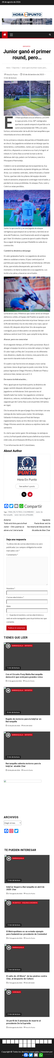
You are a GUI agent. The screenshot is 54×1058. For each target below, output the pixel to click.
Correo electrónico (15, 597)
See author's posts (27, 486)
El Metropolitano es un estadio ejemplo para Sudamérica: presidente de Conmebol (26, 932)
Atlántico (17, 903)
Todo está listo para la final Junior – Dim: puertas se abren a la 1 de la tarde (15, 525)
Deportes (26, 46)
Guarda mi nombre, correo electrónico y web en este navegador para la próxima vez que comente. (26, 618)
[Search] (49, 34)
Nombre (10, 588)
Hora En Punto (12, 74)
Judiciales (16, 992)
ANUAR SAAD (27, 726)
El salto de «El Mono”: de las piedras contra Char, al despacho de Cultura (26, 977)
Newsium (45, 1051)
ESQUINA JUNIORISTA (29, 903)
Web (8, 606)
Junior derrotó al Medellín (23, 515)
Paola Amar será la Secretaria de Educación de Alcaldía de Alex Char (38, 525)
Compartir (33, 506)
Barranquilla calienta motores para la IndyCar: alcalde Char (23, 764)
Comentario (12, 554)
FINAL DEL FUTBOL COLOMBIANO (21, 512)
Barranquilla (17, 646)
